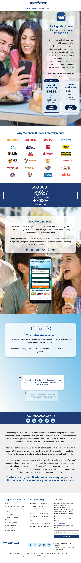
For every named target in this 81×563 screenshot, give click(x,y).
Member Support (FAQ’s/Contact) (14, 506)
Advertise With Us (10, 530)
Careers (7, 511)
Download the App (38, 8)
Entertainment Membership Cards (39, 526)
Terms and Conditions (11, 517)
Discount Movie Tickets (36, 506)
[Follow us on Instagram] (34, 421)
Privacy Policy (9, 514)
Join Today (51, 108)
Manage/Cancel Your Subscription (15, 509)
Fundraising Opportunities (12, 528)
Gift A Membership (10, 525)
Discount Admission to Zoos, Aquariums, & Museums (38, 510)
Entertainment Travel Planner (38, 503)
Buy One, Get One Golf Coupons (39, 513)
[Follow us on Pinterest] (46, 421)
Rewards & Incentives (11, 522)
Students (27, 8)
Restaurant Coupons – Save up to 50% (39, 520)
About (6, 503)
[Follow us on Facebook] (28, 421)
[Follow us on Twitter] (40, 421)
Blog (6, 520)
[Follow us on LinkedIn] (53, 421)
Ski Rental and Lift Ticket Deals (39, 516)
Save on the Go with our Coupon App (40, 523)
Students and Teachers (36, 529)
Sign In (49, 8)
